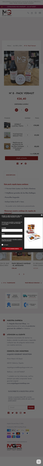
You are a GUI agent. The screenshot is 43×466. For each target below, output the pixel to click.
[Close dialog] (41, 215)
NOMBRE (4, 228)
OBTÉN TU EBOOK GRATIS (12, 248)
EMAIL (3, 233)
